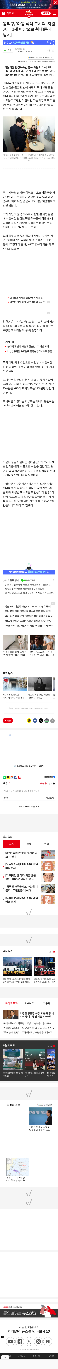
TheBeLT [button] (29, 1003)
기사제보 (21, 1356)
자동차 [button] (46, 1003)
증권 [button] (29, 844)
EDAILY (3, 13)
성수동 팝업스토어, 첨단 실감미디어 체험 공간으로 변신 (29, 593)
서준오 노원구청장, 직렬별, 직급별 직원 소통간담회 (27, 585)
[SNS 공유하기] (53, 50)
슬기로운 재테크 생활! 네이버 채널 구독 (28, 297)
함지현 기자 (20, 49)
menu (54, 13)
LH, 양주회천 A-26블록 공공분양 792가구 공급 (29, 351)
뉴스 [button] (11, 844)
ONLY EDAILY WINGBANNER (29, 12)
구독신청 (36, 1356)
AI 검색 (46, 13)
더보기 (50, 952)
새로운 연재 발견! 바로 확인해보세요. (27, 302)
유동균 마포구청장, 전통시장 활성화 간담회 (23, 589)
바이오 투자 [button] (11, 1003)
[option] (29, 4)
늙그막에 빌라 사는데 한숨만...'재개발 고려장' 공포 (30, 346)
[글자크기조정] (48, 50)
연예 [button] (46, 844)
